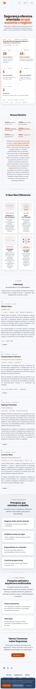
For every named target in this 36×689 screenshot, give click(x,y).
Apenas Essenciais (18, 685)
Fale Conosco (17, 655)
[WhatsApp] (8, 668)
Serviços (9, 675)
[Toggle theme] (19, 3)
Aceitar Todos (6, 685)
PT (26, 2)
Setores (27, 675)
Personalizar (29, 685)
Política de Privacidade (26, 682)
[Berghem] (4, 3)
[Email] (11, 668)
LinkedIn (4, 344)
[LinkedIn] (4, 668)
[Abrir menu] (32, 3)
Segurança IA (18, 675)
